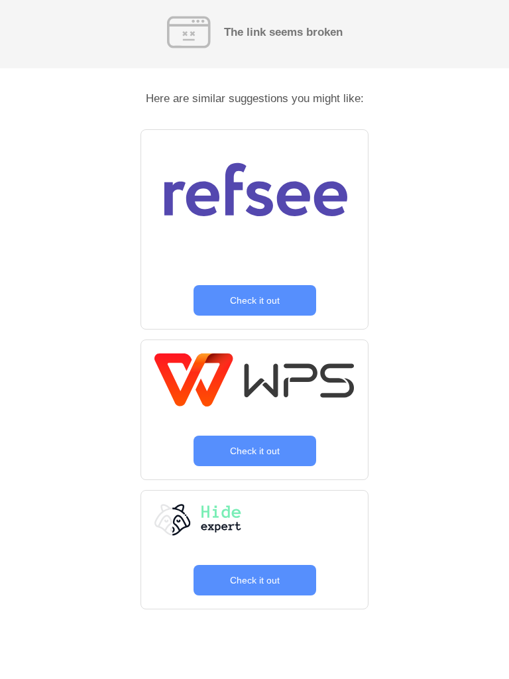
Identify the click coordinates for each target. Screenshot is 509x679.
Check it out (255, 300)
